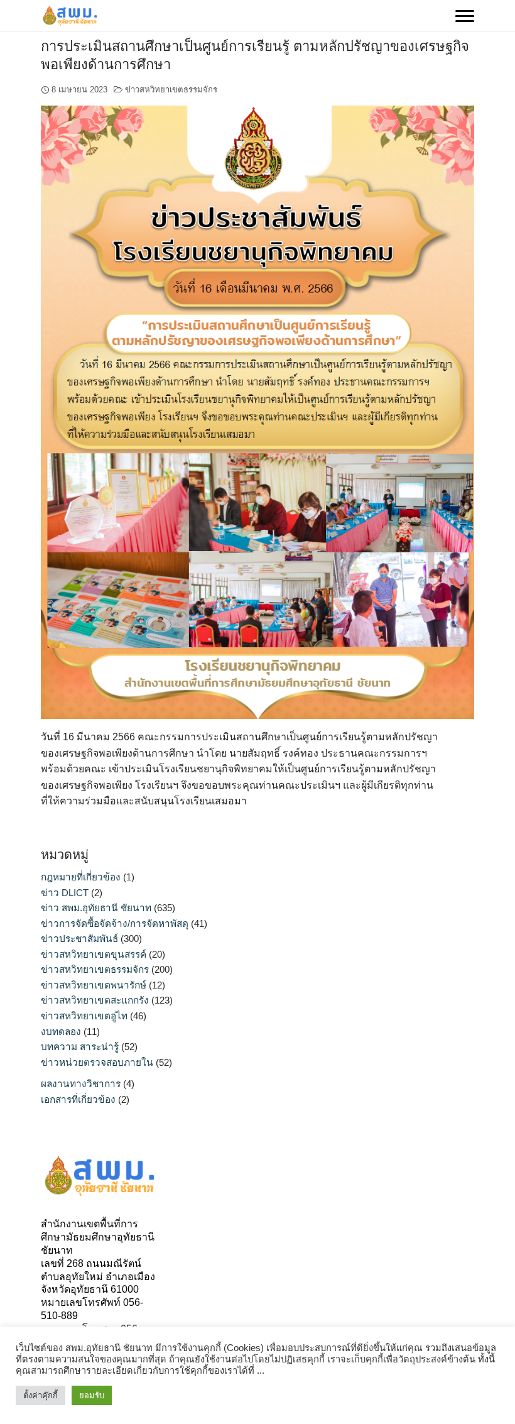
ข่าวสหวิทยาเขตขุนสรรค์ (93, 954)
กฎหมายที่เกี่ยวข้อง (81, 877)
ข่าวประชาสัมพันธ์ (79, 938)
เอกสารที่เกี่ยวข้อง (78, 1099)
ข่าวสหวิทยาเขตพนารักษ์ (93, 985)
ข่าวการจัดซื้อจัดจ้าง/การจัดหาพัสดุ (114, 923)
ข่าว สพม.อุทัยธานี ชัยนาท (96, 907)
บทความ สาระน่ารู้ (80, 1046)
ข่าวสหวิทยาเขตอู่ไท (84, 1015)
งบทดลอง (61, 1031)
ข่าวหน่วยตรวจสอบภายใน (97, 1062)
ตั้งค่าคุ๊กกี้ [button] (40, 1395)
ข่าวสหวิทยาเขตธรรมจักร (171, 89)
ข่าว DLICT (65, 892)
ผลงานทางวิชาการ (81, 1083)
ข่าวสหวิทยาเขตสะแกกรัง (95, 1000)
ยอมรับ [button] (91, 1395)
